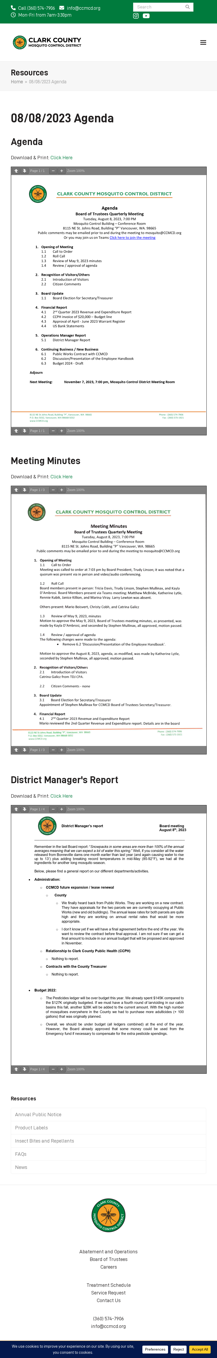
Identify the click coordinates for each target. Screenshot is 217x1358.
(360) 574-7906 (108, 1318)
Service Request (108, 1292)
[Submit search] (188, 7)
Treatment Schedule (109, 1285)
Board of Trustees (109, 1259)
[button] (203, 42)
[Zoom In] (62, 171)
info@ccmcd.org (83, 8)
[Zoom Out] (53, 171)
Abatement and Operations (108, 1251)
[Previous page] (16, 171)
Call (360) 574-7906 (36, 8)
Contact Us (109, 1300)
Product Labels (31, 1127)
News (21, 1167)
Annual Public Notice (38, 1114)
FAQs (20, 1154)
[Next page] (25, 171)
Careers (108, 1266)
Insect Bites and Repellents (44, 1140)
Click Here (61, 157)
